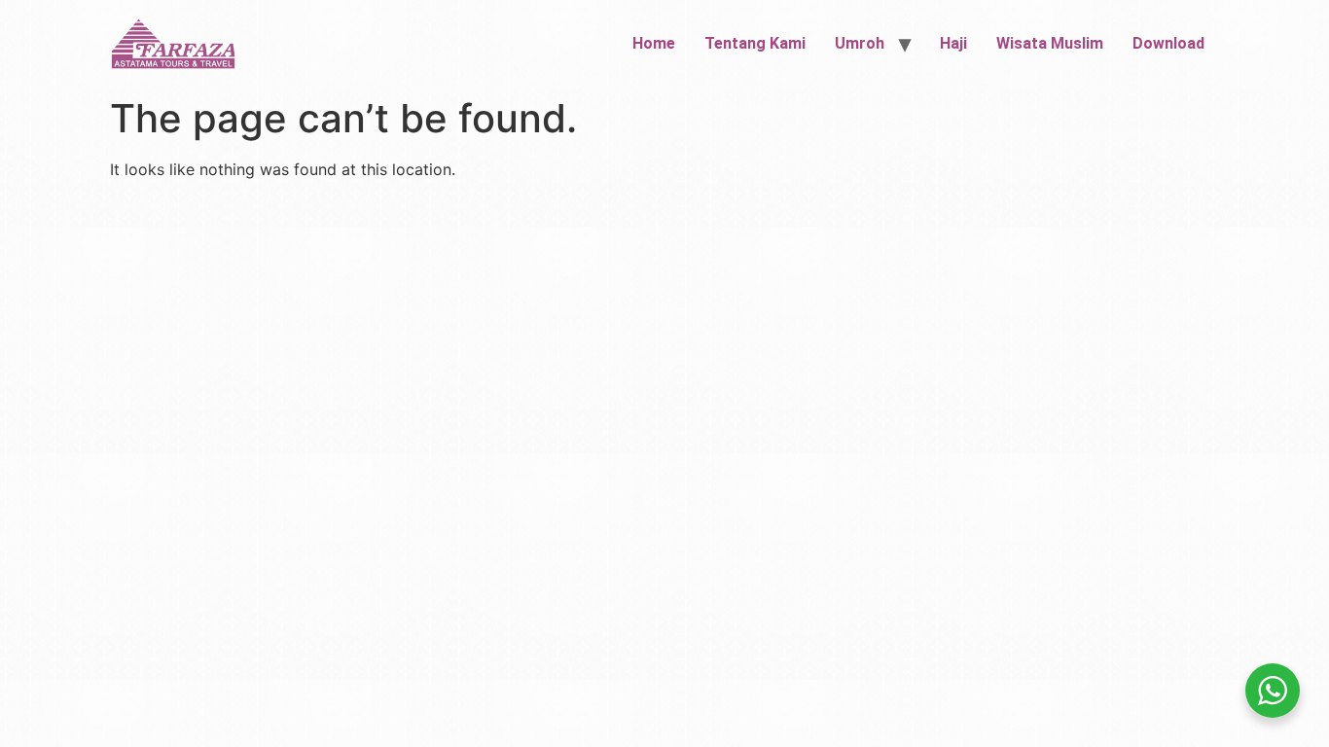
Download (1168, 43)
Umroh (859, 43)
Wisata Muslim (1049, 43)
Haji (953, 43)
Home (653, 43)
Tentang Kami (755, 43)
